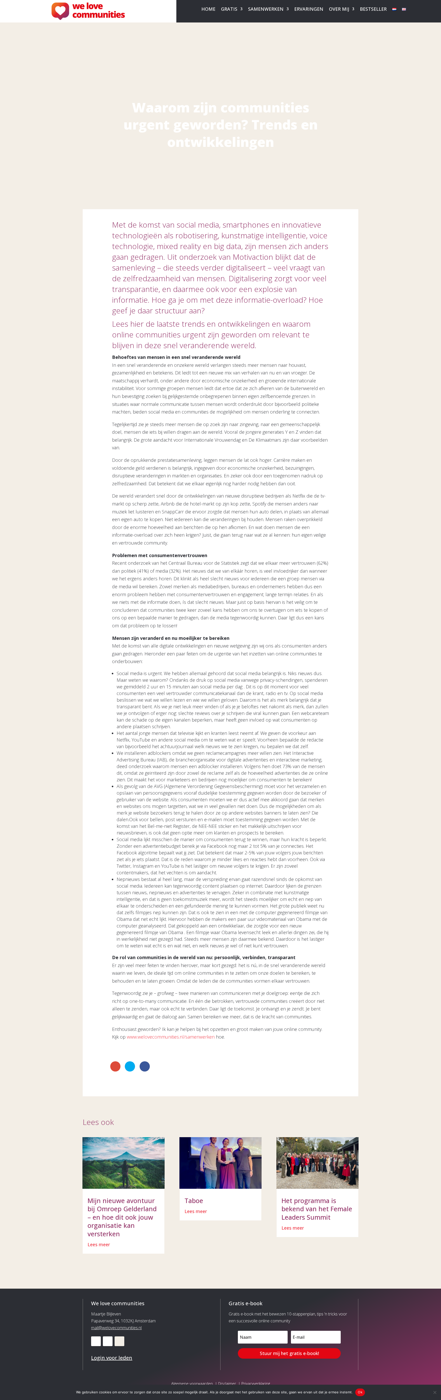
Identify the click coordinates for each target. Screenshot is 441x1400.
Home (208, 9)
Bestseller (373, 9)
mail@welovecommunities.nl (116, 1328)
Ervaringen (308, 9)
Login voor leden (111, 1357)
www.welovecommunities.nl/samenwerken (171, 1037)
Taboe (194, 1200)
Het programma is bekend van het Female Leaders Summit (316, 1208)
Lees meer (99, 1244)
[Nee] (434, 1392)
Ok (360, 1392)
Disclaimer (227, 1383)
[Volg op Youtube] (108, 1341)
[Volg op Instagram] (119, 1341)
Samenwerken (266, 9)
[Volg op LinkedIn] (96, 1341)
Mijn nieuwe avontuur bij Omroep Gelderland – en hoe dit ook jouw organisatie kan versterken (122, 1217)
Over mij (339, 9)
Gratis (229, 9)
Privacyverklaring (255, 1383)
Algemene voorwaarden (192, 1383)
